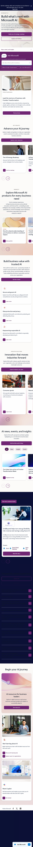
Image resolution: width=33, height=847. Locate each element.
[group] (16, 95)
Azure (7, 548)
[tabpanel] (16, 470)
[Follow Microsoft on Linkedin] (20, 808)
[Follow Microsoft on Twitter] (17, 808)
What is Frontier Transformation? (9, 67)
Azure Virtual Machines (15, 548)
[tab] (7, 449)
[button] (16, 49)
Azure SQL (27, 548)
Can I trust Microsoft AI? (25, 67)
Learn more (14, 9)
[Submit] (30, 63)
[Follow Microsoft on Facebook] (13, 808)
